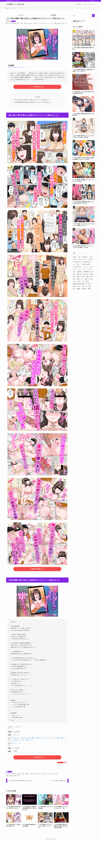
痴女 (80, 286)
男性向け (25, 23)
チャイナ (85, 266)
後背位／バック (80, 278)
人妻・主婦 (14, 23)
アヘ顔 (9, 23)
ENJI (79, 257)
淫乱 (83, 281)
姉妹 (74, 276)
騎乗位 (89, 288)
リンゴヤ (90, 269)
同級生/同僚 (79, 274)
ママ (39, 23)
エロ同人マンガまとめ (15, 4)
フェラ (66, 23)
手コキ (74, 281)
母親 (17, 23)
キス (74, 264)
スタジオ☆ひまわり (77, 266)
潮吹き (87, 281)
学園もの (79, 276)
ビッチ (80, 269)
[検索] (94, 1)
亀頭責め (79, 271)
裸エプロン (31, 23)
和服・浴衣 (86, 274)
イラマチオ (90, 259)
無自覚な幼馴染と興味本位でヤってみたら (82, 283)
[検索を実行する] (93, 15)
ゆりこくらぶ (46, 23)
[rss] (92, 1)
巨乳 (42, 23)
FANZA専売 (84, 257)
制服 (74, 274)
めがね (80, 259)
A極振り (75, 257)
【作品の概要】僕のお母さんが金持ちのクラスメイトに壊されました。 (33, 102)
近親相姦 (79, 288)
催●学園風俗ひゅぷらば (88, 271)
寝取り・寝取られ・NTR (59, 23)
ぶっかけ (75, 259)
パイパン (75, 269)
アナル (84, 259)
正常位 (79, 281)
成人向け (35, 23)
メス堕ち (21, 23)
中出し (74, 271)
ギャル (78, 264)
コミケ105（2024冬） (86, 264)
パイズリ (91, 266)
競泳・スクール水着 (86, 286)
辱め (74, 288)
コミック (13, 21)
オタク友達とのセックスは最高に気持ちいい (82, 261)
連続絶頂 (84, 288)
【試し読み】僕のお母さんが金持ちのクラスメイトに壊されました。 (32, 99)
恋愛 (86, 278)
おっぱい (51, 23)
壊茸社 (91, 274)
